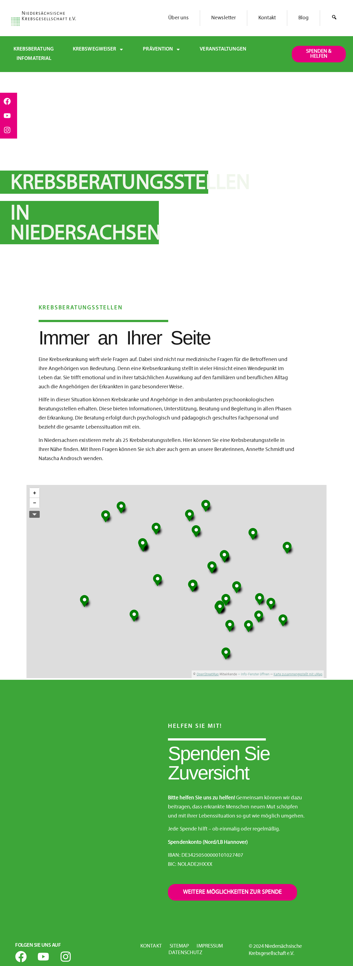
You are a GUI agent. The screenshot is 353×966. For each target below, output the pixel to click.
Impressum (210, 946)
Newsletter (223, 18)
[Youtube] (7, 115)
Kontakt (267, 18)
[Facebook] (7, 101)
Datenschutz (185, 953)
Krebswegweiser (94, 49)
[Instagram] (7, 130)
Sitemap (179, 946)
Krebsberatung (34, 49)
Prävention (158, 49)
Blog (303, 18)
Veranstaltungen (223, 49)
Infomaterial (34, 58)
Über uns (178, 18)
